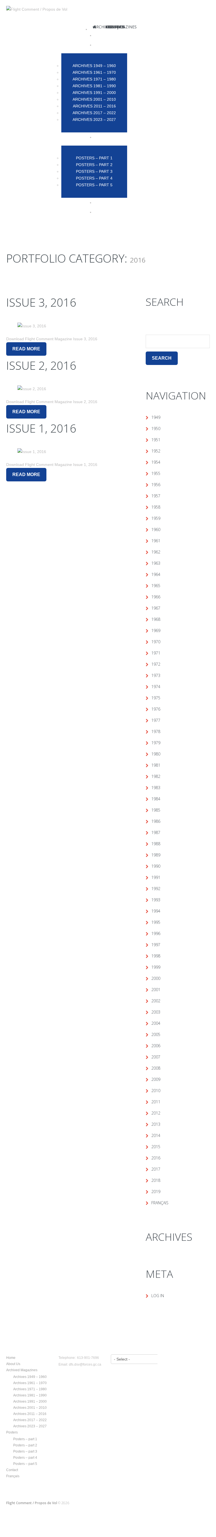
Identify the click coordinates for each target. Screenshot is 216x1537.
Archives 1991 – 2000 (30, 1401)
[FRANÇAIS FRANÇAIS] (117, 212)
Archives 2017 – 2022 (30, 1420)
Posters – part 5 (25, 1464)
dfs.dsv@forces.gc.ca (85, 1364)
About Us (13, 1364)
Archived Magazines (21, 1370)
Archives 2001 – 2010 (30, 1408)
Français (12, 1476)
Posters (12, 1432)
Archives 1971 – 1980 (30, 1389)
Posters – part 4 (25, 1458)
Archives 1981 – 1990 (30, 1395)
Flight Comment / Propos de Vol (31, 1503)
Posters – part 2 (25, 1445)
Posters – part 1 (25, 1439)
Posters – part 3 (25, 1451)
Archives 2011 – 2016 (29, 1414)
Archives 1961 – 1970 (30, 1383)
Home (10, 1358)
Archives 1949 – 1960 (30, 1377)
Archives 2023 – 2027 (30, 1426)
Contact (12, 1470)
